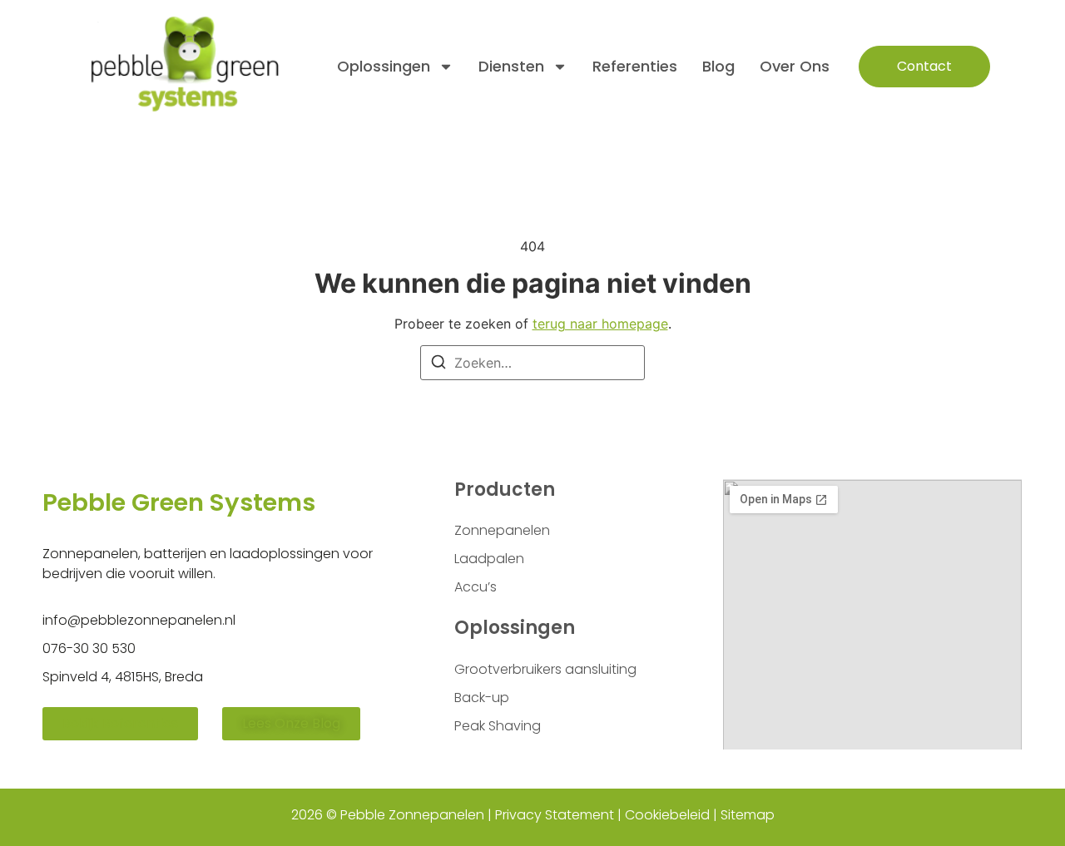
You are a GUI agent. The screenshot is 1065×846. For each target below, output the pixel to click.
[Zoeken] (438, 364)
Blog (718, 66)
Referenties (634, 66)
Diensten (511, 66)
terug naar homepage (600, 323)
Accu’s (475, 586)
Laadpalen (489, 558)
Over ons (795, 66)
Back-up (481, 697)
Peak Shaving (497, 725)
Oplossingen (383, 66)
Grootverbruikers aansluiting (545, 669)
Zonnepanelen (502, 530)
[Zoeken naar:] (532, 362)
